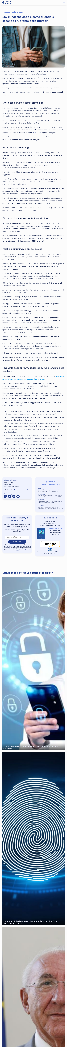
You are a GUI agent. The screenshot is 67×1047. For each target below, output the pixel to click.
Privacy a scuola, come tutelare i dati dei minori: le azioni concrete (31, 747)
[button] (50, 546)
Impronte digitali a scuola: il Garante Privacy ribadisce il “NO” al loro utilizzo (31, 922)
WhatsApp (37, 133)
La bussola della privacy (12, 12)
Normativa (17, 490)
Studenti (25, 490)
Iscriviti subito (17, 541)
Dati (39, 488)
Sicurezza (41, 500)
